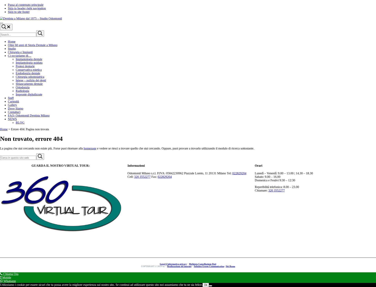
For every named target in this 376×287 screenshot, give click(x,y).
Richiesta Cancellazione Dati (202, 264)
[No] (210, 285)
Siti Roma (230, 266)
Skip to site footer (19, 11)
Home (4, 129)
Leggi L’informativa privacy (173, 264)
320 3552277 (142, 176)
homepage (90, 148)
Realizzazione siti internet (179, 266)
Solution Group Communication (209, 266)
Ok (205, 284)
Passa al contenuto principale (25, 4)
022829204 (239, 173)
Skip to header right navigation (27, 8)
